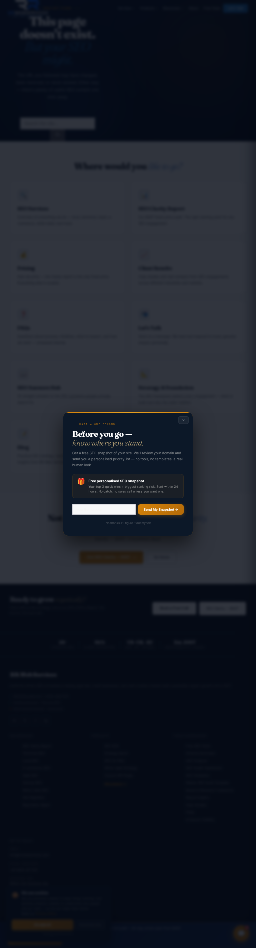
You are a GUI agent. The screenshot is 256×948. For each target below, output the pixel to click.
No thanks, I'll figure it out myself (128, 523)
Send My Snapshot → (161, 509)
